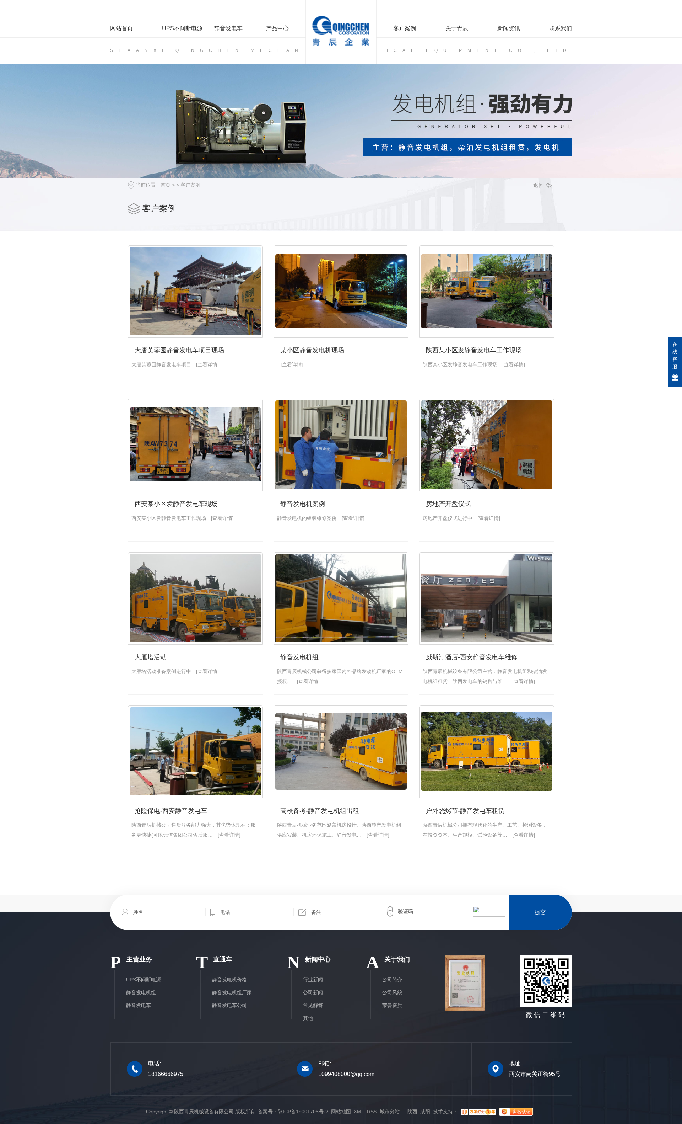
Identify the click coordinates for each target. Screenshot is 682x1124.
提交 (540, 912)
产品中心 (277, 28)
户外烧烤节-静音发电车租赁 (465, 810)
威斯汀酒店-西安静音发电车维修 (472, 657)
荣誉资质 (392, 1005)
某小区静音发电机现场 (312, 350)
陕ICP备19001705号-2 (303, 1111)
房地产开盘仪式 (448, 503)
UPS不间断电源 (182, 28)
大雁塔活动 (151, 657)
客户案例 (404, 28)
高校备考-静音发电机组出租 (319, 810)
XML (359, 1111)
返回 (538, 185)
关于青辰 (456, 28)
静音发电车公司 (229, 1005)
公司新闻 (313, 992)
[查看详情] (207, 364)
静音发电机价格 (229, 979)
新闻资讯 (508, 28)
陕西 (412, 1111)
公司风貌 (392, 992)
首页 (165, 185)
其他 (308, 1018)
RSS (372, 1111)
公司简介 (392, 979)
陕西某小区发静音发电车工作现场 (474, 350)
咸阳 (425, 1111)
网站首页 (121, 28)
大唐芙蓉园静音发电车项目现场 (179, 350)
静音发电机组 (299, 657)
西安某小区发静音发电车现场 (176, 503)
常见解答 (313, 1005)
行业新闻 (313, 979)
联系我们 (560, 28)
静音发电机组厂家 (232, 992)
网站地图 (341, 1111)
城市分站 (390, 1111)
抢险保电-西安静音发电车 (171, 810)
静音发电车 (228, 28)
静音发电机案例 (302, 503)
